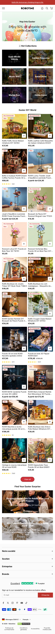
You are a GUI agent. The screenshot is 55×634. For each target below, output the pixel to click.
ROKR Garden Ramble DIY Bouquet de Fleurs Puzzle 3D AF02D (14, 320)
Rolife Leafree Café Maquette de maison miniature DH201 (40, 142)
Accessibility (35, 629)
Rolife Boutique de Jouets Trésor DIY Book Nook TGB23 (14, 285)
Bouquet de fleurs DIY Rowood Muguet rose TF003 (40, 215)
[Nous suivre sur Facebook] (3, 603)
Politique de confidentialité (9, 628)
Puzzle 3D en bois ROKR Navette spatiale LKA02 (12, 355)
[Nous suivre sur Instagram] (12, 603)
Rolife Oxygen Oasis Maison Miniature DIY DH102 (39, 320)
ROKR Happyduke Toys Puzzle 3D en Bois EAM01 (39, 466)
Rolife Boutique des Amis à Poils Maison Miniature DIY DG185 (39, 428)
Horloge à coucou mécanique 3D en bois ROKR (14, 466)
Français (25, 619)
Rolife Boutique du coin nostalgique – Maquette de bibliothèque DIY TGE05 (39, 285)
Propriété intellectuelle (47, 628)
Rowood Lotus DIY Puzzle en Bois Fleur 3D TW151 (14, 250)
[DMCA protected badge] (23, 624)
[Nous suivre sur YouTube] (21, 603)
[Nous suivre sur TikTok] (26, 603)
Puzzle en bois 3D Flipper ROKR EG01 (38, 355)
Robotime (12, 624)
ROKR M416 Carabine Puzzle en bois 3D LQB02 (14, 393)
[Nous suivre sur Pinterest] (17, 603)
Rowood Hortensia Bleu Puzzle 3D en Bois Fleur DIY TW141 (39, 250)
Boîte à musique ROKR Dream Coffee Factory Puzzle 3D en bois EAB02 (14, 177)
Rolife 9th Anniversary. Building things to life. (27, 2)
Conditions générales (23, 628)
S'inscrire (45, 595)
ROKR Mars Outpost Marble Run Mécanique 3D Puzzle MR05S (39, 393)
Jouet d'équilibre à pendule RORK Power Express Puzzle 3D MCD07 (14, 215)
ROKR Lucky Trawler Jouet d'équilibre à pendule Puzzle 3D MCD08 (40, 177)
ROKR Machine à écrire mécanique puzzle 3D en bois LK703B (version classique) (14, 428)
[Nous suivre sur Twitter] (8, 603)
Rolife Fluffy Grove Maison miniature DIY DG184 (13, 142)
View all (27, 479)
